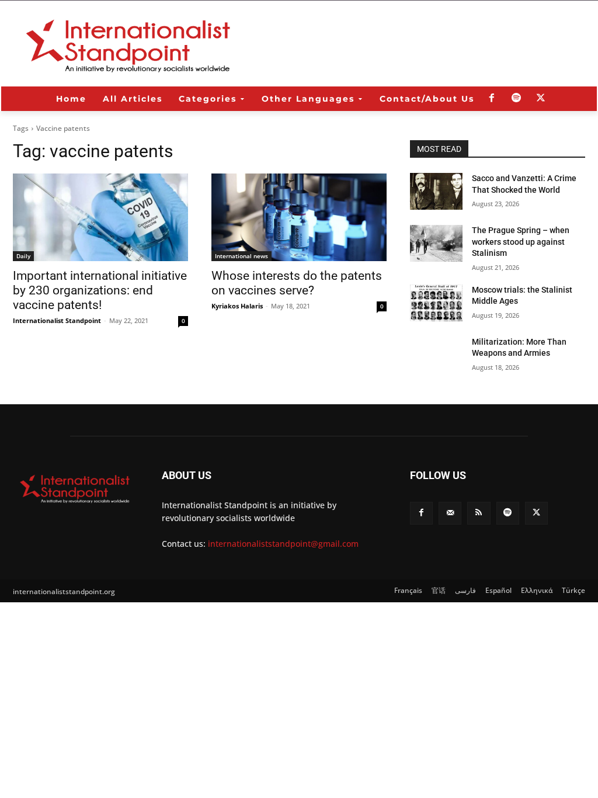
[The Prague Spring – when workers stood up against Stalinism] (436, 243)
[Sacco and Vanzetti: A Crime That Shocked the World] (436, 191)
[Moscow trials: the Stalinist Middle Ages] (436, 302)
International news (241, 256)
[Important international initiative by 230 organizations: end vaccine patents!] (100, 217)
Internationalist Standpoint (57, 320)
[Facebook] (491, 98)
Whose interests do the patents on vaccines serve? (296, 283)
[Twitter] (540, 98)
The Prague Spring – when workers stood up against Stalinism (520, 241)
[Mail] (450, 513)
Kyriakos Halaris (237, 305)
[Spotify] (516, 98)
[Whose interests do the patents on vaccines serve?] (299, 217)
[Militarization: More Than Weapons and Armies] (436, 354)
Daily (23, 256)
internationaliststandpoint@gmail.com (283, 543)
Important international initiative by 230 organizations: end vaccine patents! (100, 290)
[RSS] (478, 513)
